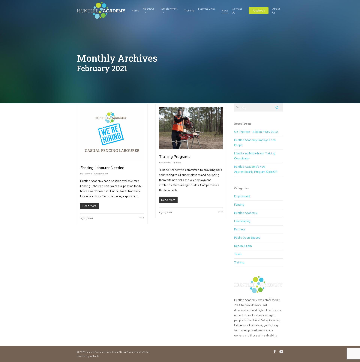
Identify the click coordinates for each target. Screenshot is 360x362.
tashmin (87, 173)
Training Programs (174, 156)
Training (177, 162)
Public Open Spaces (247, 238)
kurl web (94, 356)
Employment (101, 173)
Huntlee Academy (245, 213)
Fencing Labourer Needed (102, 167)
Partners (239, 229)
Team (238, 254)
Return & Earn (243, 246)
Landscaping (242, 221)
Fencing (239, 205)
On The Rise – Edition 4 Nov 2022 (256, 132)
